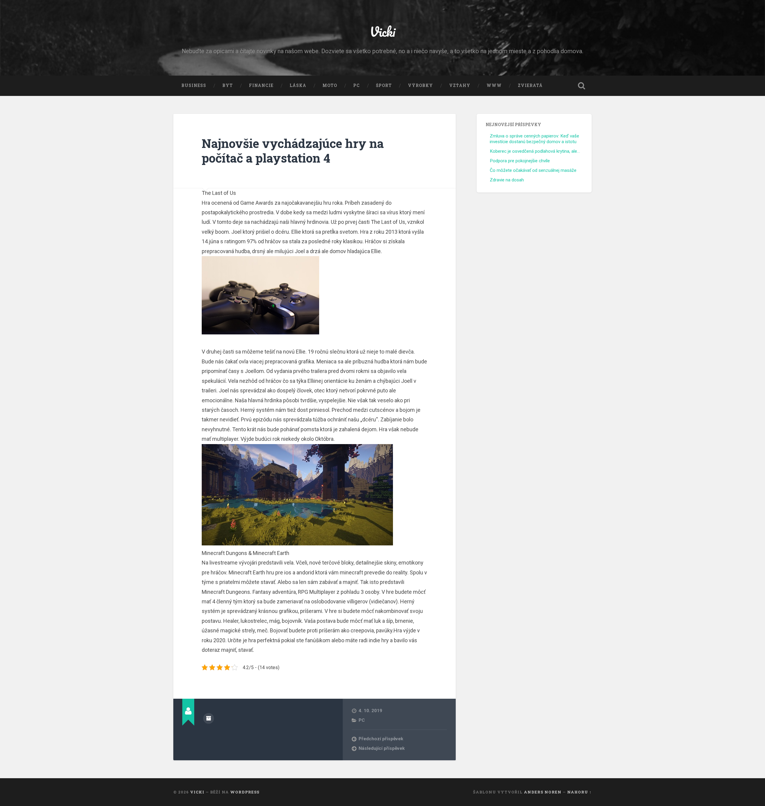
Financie (261, 85)
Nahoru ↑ (579, 792)
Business (193, 85)
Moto (329, 85)
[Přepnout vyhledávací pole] (581, 86)
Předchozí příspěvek (381, 738)
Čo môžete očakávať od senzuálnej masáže (533, 170)
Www (494, 85)
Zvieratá (530, 85)
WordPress (244, 792)
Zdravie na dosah (507, 180)
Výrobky (420, 85)
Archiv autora (208, 718)
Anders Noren (542, 792)
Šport (384, 85)
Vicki (382, 31)
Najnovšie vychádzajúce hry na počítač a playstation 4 (293, 150)
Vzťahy (459, 85)
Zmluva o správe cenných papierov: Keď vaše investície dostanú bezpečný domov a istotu (534, 139)
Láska (298, 85)
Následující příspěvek (382, 748)
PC (356, 85)
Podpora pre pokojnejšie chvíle (520, 160)
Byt (227, 85)
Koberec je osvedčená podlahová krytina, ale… (535, 151)
